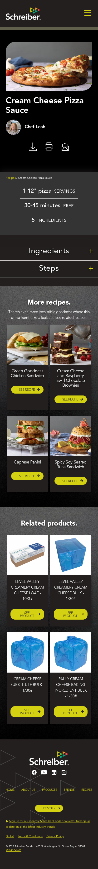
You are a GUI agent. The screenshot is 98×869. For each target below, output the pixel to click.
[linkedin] (54, 774)
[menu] (87, 13)
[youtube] (44, 774)
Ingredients (61, 251)
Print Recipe (49, 146)
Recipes (11, 178)
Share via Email (65, 146)
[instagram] (64, 774)
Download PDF (33, 146)
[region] (49, 832)
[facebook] (34, 774)
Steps (66, 269)
